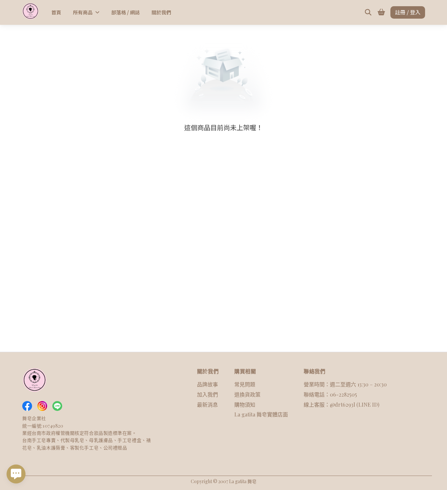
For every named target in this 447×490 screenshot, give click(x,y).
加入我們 (207, 394)
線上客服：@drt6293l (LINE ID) (341, 404)
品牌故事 (207, 384)
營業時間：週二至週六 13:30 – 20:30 (345, 384)
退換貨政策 (247, 394)
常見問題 (244, 384)
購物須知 (244, 404)
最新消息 (207, 404)
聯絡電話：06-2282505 (330, 394)
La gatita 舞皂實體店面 (261, 414)
